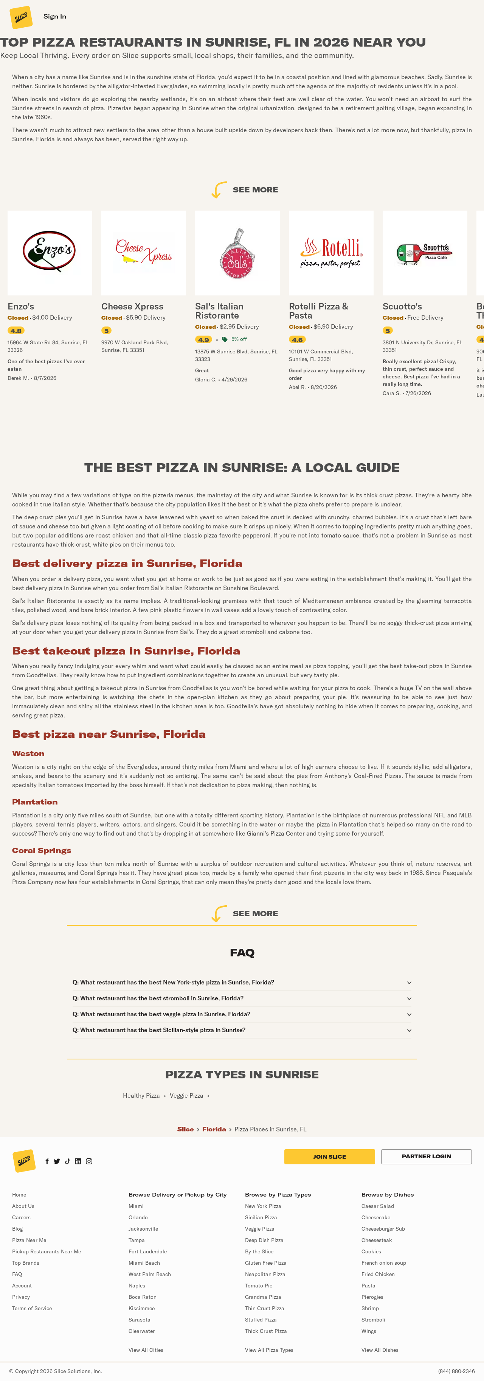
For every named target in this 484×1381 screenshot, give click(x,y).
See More (255, 189)
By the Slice (259, 1251)
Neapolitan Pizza (265, 1274)
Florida (214, 1129)
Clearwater (142, 1331)
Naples (137, 1285)
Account (22, 1285)
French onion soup (383, 1262)
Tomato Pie (258, 1285)
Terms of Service (32, 1308)
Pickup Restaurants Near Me (46, 1251)
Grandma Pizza (263, 1297)
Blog (17, 1228)
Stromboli (373, 1319)
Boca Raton (143, 1297)
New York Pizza (263, 1206)
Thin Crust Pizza (264, 1308)
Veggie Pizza (260, 1228)
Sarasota (139, 1319)
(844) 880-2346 (456, 1371)
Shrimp (370, 1308)
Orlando (138, 1217)
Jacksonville (143, 1228)
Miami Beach (144, 1262)
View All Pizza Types (269, 1350)
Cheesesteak (376, 1240)
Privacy (21, 1297)
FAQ (17, 1274)
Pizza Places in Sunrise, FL (270, 1129)
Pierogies (372, 1297)
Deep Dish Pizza (264, 1240)
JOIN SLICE (329, 1156)
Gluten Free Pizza (266, 1262)
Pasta (368, 1285)
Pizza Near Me (29, 1240)
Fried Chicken (378, 1274)
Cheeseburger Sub (383, 1228)
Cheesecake (375, 1217)
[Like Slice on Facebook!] (47, 1162)
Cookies (371, 1251)
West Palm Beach (150, 1274)
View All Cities (146, 1350)
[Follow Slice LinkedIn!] (78, 1162)
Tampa (137, 1240)
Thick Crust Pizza (266, 1331)
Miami (136, 1206)
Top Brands (25, 1262)
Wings (368, 1331)
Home (19, 1194)
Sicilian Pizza (261, 1217)
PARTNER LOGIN (426, 1156)
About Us (23, 1206)
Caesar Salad (377, 1206)
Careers (21, 1217)
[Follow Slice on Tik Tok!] (67, 1162)
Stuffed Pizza (261, 1319)
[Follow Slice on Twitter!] (56, 1162)
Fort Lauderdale (148, 1251)
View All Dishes (380, 1350)
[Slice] (20, 17)
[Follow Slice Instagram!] (89, 1162)
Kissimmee (142, 1308)
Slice (185, 1129)
